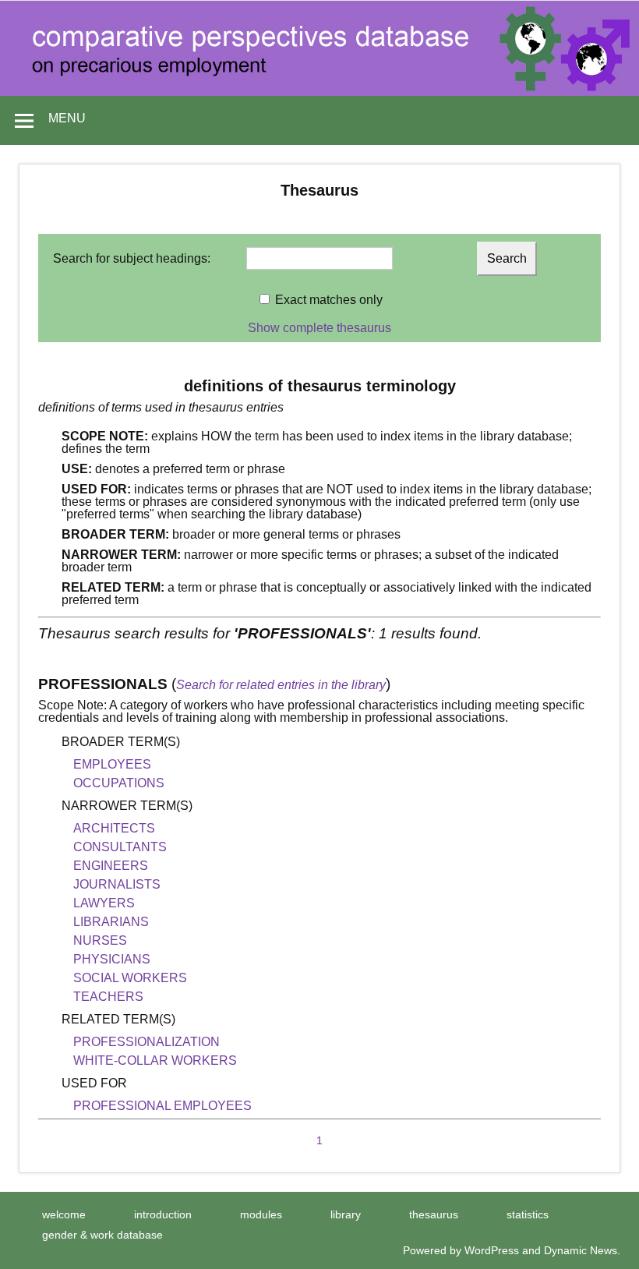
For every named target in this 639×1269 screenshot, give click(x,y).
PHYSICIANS (111, 959)
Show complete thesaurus (319, 327)
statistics (528, 1214)
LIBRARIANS (111, 921)
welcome (64, 1214)
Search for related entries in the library (281, 684)
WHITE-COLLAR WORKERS (155, 1060)
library (345, 1214)
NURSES (100, 940)
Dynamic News (580, 1250)
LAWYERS (104, 903)
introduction (163, 1214)
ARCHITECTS (114, 828)
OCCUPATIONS (118, 783)
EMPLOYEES (112, 764)
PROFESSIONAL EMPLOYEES (162, 1105)
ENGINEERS (110, 865)
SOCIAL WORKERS (130, 977)
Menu (67, 118)
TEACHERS (108, 996)
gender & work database (102, 1234)
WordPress (491, 1250)
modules (261, 1214)
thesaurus (433, 1214)
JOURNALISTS (117, 884)
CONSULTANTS (120, 847)
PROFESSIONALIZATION (146, 1041)
